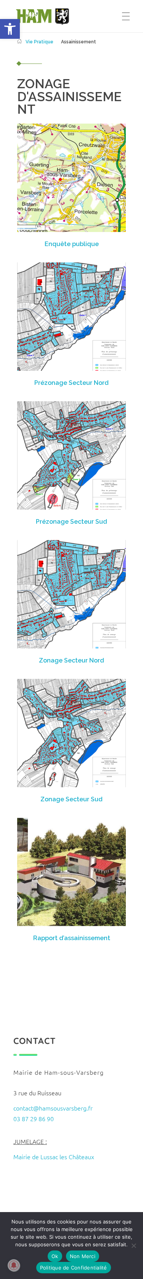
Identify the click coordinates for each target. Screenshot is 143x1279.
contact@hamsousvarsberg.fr (53, 1108)
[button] (10, 29)
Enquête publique (72, 244)
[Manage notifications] (14, 1265)
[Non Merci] (133, 1245)
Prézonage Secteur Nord (71, 382)
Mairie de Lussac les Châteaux (53, 1156)
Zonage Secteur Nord (71, 660)
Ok (54, 1256)
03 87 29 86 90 (33, 1118)
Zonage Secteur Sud (71, 799)
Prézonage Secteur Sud (71, 521)
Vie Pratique (39, 41)
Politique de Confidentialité (73, 1268)
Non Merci (82, 1256)
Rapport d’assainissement (71, 938)
